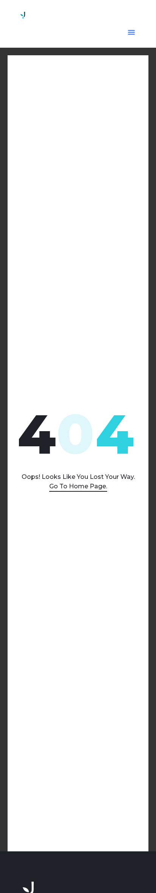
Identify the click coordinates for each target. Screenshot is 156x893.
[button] (131, 32)
